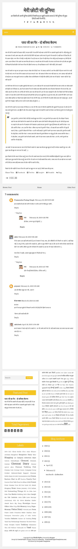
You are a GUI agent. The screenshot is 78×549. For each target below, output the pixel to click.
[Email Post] (6, 178)
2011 (45, 497)
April (48, 465)
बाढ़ (69, 403)
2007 (46, 517)
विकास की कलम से (61, 415)
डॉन (60, 391)
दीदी (64, 394)
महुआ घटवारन (63, 409)
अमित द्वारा (33, 531)
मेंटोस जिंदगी (58, 412)
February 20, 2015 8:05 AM (44, 200)
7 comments (57, 47)
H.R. (30, 485)
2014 (46, 482)
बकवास (48, 403)
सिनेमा (69, 421)
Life (24, 497)
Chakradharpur (15, 461)
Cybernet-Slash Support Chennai (23, 473)
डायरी (57, 391)
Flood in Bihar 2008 (23, 482)
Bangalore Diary (25, 455)
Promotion (17, 512)
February (49, 470)
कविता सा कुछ (69, 376)
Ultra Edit (7, 527)
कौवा (46, 385)
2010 (46, 502)
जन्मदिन (61, 388)
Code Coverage (14, 470)
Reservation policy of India (21, 515)
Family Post (31, 479)
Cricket (7, 473)
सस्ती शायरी (61, 421)
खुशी (53, 385)
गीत (58, 385)
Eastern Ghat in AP (12, 479)
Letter (20, 497)
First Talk (13, 482)
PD (25, 218)
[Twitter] (27, 22)
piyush (17, 286)
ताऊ (72, 391)
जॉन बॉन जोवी (53, 391)
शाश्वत (50, 418)
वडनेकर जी (50, 415)
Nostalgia (26, 503)
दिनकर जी (53, 394)
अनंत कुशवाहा (21, 531)
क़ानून (68, 379)
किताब (47, 382)
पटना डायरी (49, 400)
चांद (61, 385)
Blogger (52, 537)
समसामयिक (52, 421)
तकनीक (63, 391)
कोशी (43, 385)
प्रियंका (44, 403)
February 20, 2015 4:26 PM (38, 218)
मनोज (46, 409)
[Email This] (10, 178)
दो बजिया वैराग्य (46, 47)
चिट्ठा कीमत (65, 385)
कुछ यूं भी (68, 381)
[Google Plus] (30, 22)
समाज (56, 421)
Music (12, 503)
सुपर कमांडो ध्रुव (51, 424)
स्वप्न (56, 424)
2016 (46, 456)
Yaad (29, 527)
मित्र (46, 412)
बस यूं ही (62, 403)
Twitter (31, 172)
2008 (46, 512)
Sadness (14, 518)
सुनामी (45, 424)
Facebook (21, 172)
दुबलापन (48, 397)
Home (39, 187)
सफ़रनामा (44, 421)
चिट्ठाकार (71, 385)
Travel (17, 525)
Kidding (20, 494)
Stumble (51, 172)
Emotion (23, 479)
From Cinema (9, 485)
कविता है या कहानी (47, 379)
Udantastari (32, 524)
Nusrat (33, 503)
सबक (48, 421)
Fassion (7, 482)
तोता (49, 394)
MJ (18, 500)
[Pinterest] (44, 22)
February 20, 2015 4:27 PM (38, 267)
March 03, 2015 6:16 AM (30, 301)
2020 (46, 446)
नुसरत (71, 397)
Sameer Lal (21, 518)
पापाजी (69, 400)
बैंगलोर (43, 406)
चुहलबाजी (44, 388)
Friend (33, 482)
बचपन (52, 403)
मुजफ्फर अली (51, 412)
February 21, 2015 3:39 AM (30, 286)
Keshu (14, 494)
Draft (29, 476)
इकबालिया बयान (59, 372)
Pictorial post (27, 509)
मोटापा (69, 412)
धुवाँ (60, 397)
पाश (72, 400)
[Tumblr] (47, 22)
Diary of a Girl (13, 476)
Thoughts (12, 524)
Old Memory (22, 506)
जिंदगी (67, 388)
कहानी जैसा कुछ (61, 379)
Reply (16, 208)
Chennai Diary (20, 463)
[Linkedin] (34, 22)
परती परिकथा (56, 400)
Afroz (24, 451)
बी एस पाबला (17, 301)
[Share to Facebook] (16, 178)
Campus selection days (26, 458)
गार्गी (56, 385)
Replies (19, 213)
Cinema (7, 470)
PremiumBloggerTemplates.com (55, 539)
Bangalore (14, 455)
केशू (72, 382)
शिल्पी (53, 418)
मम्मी (58, 409)
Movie (22, 500)
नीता (66, 397)
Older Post (71, 187)
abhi (16, 237)
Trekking (24, 525)
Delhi (6, 476)
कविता (63, 376)
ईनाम (43, 376)
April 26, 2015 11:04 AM (30, 324)
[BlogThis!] (12, 178)
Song (34, 518)
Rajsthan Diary (31, 512)
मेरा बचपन (64, 412)
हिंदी (66, 424)
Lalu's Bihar (27, 494)
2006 (46, 522)
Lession (14, 497)
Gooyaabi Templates (43, 541)
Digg (60, 172)
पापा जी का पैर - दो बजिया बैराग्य (39, 42)
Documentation (22, 476)
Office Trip (13, 506)
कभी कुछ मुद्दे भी (53, 376)
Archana (7, 455)
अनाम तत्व (27, 531)
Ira (27, 491)
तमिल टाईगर (68, 391)
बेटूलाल (71, 403)
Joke (30, 491)
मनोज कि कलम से (52, 409)
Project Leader (9, 512)
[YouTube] (40, 22)
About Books (16, 452)
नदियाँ (63, 397)
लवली (46, 415)
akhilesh (18, 324)
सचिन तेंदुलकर (70, 418)
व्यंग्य (47, 418)
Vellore (13, 528)
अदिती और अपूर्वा (13, 531)
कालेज (44, 382)
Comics (22, 470)
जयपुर (64, 388)
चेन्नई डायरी (55, 387)
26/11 (9, 451)
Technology (15, 522)
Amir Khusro (31, 452)
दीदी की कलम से (69, 394)
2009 (46, 507)
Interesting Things (15, 491)
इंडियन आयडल (67, 372)
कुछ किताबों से (54, 382)
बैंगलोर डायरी (49, 406)
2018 (46, 451)
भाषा (60, 406)
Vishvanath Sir (21, 527)
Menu (6, 32)
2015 (46, 461)
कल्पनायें (60, 376)
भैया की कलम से (65, 406)
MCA (14, 500)
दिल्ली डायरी (59, 394)
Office (7, 506)
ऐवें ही (46, 376)
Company (28, 470)
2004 (6, 451)
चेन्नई (48, 388)
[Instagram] (37, 22)
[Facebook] (24, 22)
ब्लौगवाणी (55, 406)
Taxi (9, 521)
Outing (29, 506)
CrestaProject (21, 539)
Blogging (9, 457)
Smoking (28, 518)
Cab (15, 458)
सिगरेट (65, 421)
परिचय (61, 400)
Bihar (34, 454)
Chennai (25, 460)
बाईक (66, 403)
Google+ (41, 172)
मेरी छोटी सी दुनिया (39, 10)
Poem (34, 509)
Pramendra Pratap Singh (24, 200)
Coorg (34, 470)
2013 (46, 487)
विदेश (68, 415)
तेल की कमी (45, 394)
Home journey (22, 488)
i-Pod (29, 488)
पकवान (44, 400)
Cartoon (7, 461)
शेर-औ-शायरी (63, 418)
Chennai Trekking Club (25, 467)
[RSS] (50, 22)
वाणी (55, 415)
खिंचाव (49, 385)
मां (69, 409)
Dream (33, 476)
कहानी (54, 379)
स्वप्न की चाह (60, 424)
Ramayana (8, 515)
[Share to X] (14, 178)
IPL (25, 491)
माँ (67, 409)
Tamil (6, 521)
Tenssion (23, 522)
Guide (26, 485)
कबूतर (48, 376)
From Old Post (19, 485)
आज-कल (45, 372)
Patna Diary (16, 509)
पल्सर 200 (65, 400)
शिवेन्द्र (57, 418)
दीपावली (44, 397)
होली (69, 424)
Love (28, 497)
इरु (72, 373)
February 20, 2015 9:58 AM (27, 237)
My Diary (18, 503)
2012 (46, 492)
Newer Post (7, 187)
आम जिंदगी (52, 373)
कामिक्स (71, 379)
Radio (23, 512)
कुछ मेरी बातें (61, 382)
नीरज (68, 397)
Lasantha (41, 539)
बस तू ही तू (57, 403)
